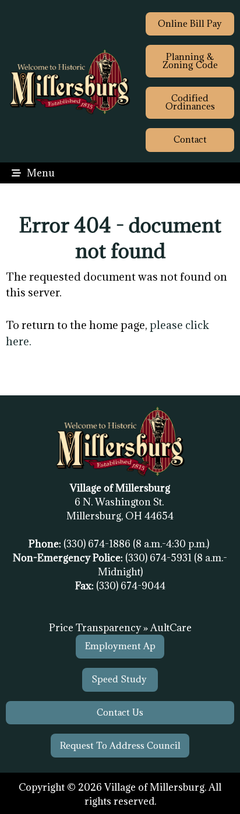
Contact (190, 139)
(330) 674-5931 (159, 557)
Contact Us (120, 712)
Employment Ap (120, 646)
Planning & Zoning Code (190, 60)
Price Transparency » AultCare (120, 627)
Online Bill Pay (190, 23)
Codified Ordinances (190, 102)
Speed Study (120, 679)
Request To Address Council (120, 745)
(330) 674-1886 (98, 543)
